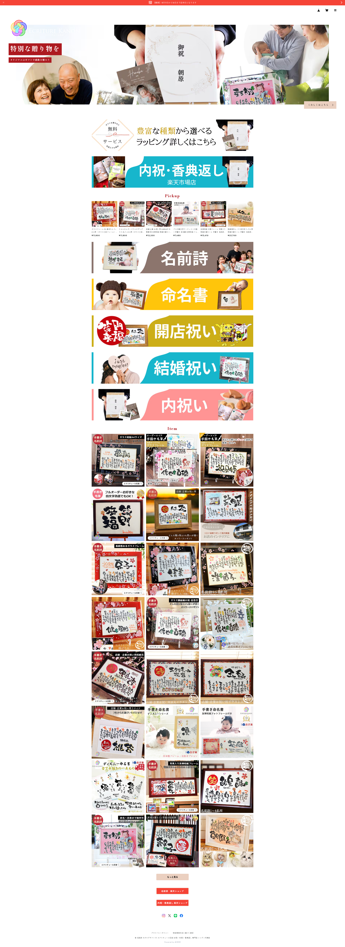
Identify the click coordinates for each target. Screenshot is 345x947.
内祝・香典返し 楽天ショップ (172, 903)
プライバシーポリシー (160, 933)
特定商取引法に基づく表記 (183, 933)
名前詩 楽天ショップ (172, 891)
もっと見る (172, 877)
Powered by (169, 942)
